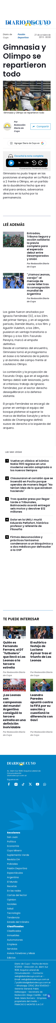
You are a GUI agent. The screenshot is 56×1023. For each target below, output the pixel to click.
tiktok (23, 784)
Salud (10, 908)
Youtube (37, 784)
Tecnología (13, 913)
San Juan (12, 837)
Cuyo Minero (14, 850)
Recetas (12, 886)
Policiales (12, 864)
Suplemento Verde (18, 855)
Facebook (9, 784)
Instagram (16, 784)
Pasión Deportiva (23, 36)
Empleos (12, 944)
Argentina (13, 877)
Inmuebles (13, 935)
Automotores (15, 940)
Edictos (11, 957)
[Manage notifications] (49, 996)
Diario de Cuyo (7, 36)
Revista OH (13, 859)
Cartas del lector (17, 895)
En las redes (14, 890)
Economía (13, 846)
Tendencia (13, 917)
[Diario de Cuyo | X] (40, 23)
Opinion (11, 899)
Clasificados (14, 931)
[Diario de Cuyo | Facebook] (28, 23)
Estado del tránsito (18, 922)
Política (11, 841)
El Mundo (12, 881)
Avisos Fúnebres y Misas (21, 953)
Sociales (12, 904)
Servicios (12, 948)
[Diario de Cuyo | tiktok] (47, 23)
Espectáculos (15, 873)
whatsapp (44, 784)
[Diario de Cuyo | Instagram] (34, 23)
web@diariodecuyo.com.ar (29, 976)
